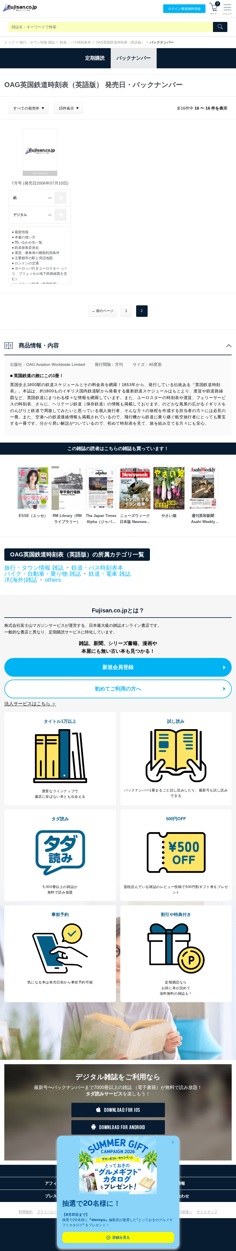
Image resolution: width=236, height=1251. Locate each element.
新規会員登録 (118, 667)
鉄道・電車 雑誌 (110, 574)
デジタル (20, 215)
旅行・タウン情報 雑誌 (37, 42)
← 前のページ (102, 311)
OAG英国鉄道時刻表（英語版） (120, 42)
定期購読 (95, 58)
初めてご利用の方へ (118, 689)
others (53, 580)
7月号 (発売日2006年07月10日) (40, 183)
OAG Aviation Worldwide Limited (55, 364)
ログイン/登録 (184, 8)
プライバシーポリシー (54, 1212)
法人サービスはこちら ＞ (30, 703)
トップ (9, 42)
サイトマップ (207, 1212)
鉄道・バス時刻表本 (75, 42)
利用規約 (26, 1212)
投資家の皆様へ (180, 1212)
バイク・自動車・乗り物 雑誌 (42, 574)
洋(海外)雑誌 (20, 580)
